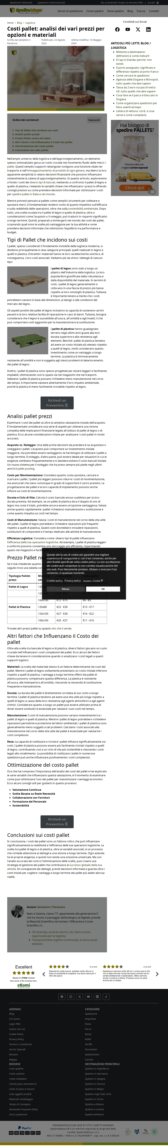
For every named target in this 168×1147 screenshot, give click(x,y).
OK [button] (103, 589)
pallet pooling (25, 468)
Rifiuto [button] (66, 589)
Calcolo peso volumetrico (23, 1083)
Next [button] (157, 974)
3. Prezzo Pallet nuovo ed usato (31, 138)
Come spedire (95, 11)
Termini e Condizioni (20, 1044)
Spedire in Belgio (94, 1088)
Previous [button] (43, 974)
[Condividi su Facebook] (118, 30)
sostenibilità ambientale (83, 208)
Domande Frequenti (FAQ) (23, 1109)
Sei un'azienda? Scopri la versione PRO (122, 2)
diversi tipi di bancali (42, 182)
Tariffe (88, 1044)
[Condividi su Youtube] (128, 30)
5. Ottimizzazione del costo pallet (33, 146)
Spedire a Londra (94, 1109)
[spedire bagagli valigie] (135, 157)
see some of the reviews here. (23, 980)
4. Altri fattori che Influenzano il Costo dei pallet (42, 142)
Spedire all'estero (94, 1114)
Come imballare (18, 1078)
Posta (88, 1023)
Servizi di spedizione (70, 11)
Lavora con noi (17, 1029)
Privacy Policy (16, 1039)
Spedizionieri (92, 1054)
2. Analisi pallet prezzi (26, 134)
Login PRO (15, 1023)
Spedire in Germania (96, 1073)
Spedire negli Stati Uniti (98, 1094)
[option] (73, 976)
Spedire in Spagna (95, 1078)
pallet (10, 166)
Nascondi (94, 120)
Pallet (88, 1039)
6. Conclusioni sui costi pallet (30, 150)
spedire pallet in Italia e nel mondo (33, 194)
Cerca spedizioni (18, 1114)
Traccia (140, 11)
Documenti (91, 1049)
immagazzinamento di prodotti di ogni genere (55, 170)
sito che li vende (61, 628)
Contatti (154, 11)
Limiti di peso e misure (21, 1088)
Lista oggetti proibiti (20, 1094)
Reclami (13, 1054)
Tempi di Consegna (19, 1104)
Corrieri (89, 1059)
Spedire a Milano (94, 1104)
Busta (88, 1034)
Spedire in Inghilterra (97, 1068)
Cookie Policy (16, 1034)
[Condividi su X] (139, 30)
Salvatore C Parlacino (51, 907)
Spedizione (91, 1013)
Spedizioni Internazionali (51, 2)
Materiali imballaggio (21, 1099)
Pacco (88, 1029)
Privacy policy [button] (72, 580)
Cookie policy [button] (55, 580)
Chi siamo (14, 1018)
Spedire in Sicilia (94, 1099)
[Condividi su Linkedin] (149, 30)
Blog (130, 11)
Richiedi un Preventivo (56, 403)
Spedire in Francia (95, 1083)
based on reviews (24, 977)
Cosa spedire (16, 1068)
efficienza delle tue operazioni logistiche (33, 542)
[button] (61, 997)
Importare (90, 1018)
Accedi (151, 2)
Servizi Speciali (17, 1049)
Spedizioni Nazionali (21, 2)
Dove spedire (115, 11)
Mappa (13, 1059)
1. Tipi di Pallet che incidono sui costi (35, 130)
